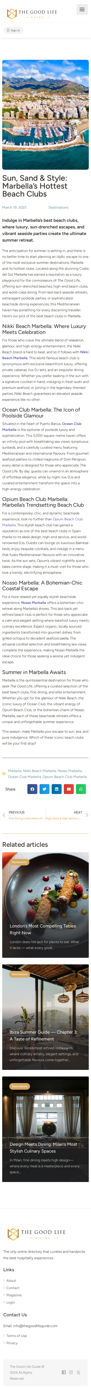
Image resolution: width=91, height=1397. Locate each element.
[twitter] (78, 1372)
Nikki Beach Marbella (39, 771)
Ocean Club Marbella (24, 777)
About (11, 1281)
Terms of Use (16, 1336)
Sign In (15, 30)
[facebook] (63, 1372)
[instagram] (71, 1372)
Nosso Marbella (70, 771)
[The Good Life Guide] (32, 13)
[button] (32, 789)
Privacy (12, 1343)
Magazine (14, 1295)
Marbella (14, 771)
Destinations (58, 207)
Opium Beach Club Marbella (65, 777)
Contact (12, 1288)
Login (10, 1302)
